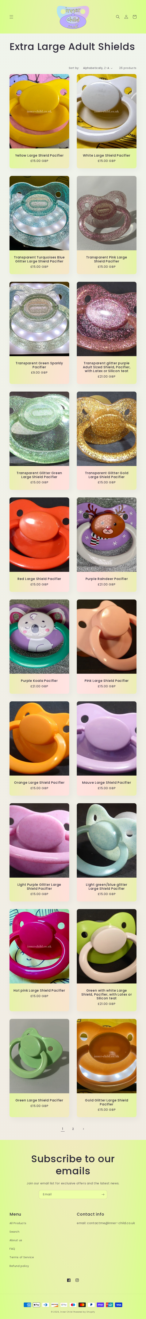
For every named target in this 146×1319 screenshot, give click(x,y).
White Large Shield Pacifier (106, 156)
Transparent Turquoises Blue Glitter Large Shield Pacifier (39, 259)
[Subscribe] (103, 1194)
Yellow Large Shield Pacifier (39, 156)
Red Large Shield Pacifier (39, 579)
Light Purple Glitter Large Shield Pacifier (39, 887)
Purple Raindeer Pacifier (107, 579)
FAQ (12, 1249)
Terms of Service (22, 1257)
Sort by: (74, 68)
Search (15, 1232)
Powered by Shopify (84, 1311)
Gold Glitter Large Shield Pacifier (106, 1102)
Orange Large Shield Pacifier (39, 783)
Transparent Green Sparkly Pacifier (39, 365)
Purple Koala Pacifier (39, 681)
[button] (11, 17)
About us (16, 1240)
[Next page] (83, 1129)
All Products (18, 1223)
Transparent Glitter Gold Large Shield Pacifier (107, 475)
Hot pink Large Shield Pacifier (39, 991)
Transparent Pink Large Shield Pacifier (106, 259)
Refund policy (19, 1266)
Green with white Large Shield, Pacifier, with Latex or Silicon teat (106, 994)
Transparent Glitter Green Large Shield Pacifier (39, 475)
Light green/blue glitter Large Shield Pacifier (106, 887)
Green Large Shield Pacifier (39, 1100)
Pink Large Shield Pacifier (107, 681)
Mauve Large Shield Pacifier (106, 783)
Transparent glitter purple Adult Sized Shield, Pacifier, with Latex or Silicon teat (107, 367)
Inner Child (66, 1311)
